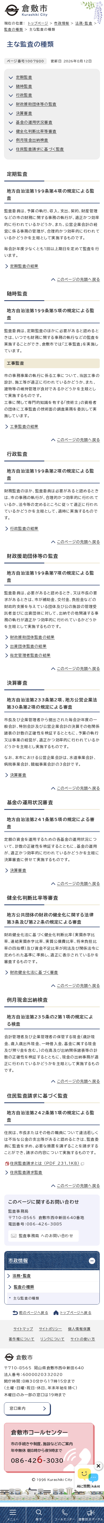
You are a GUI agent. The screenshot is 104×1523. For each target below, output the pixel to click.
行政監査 (24, 95)
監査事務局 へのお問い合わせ (46, 1236)
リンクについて (53, 1339)
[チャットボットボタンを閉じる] (98, 1466)
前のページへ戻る (33, 1312)
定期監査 (24, 77)
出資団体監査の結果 (28, 646)
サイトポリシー (50, 1329)
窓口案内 (18, 1408)
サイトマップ (23, 1329)
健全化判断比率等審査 (36, 131)
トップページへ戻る (75, 1312)
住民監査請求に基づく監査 (40, 149)
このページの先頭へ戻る (78, 279)
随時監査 (24, 86)
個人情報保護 (79, 1329)
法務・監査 (22, 1276)
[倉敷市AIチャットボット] (88, 1478)
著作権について (21, 1339)
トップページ (38, 23)
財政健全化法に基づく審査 (34, 972)
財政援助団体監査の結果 (32, 637)
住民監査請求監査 (26, 1172)
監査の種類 (13, 29)
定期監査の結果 (24, 266)
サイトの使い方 (82, 1339)
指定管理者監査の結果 (30, 655)
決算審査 (24, 113)
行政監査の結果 (24, 528)
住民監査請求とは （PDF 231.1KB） (44, 1163)
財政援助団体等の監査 (36, 104)
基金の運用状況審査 (34, 122)
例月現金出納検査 (32, 140)
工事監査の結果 (24, 426)
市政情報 (61, 23)
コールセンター (65, 1519)
